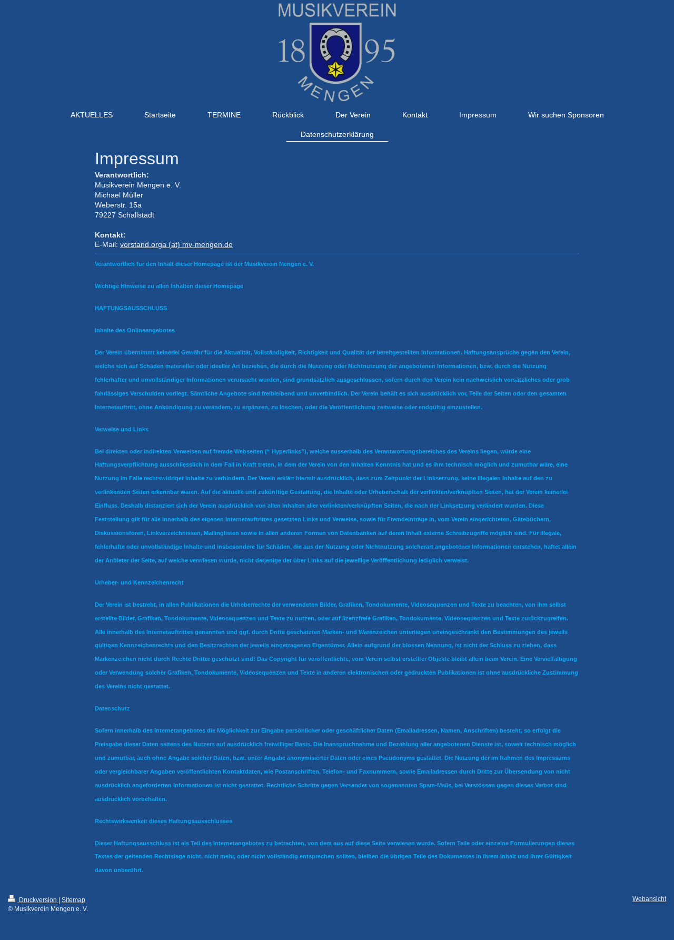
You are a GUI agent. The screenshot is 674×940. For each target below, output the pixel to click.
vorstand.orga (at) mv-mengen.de (176, 244)
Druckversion (37, 900)
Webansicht (649, 899)
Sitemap (73, 900)
